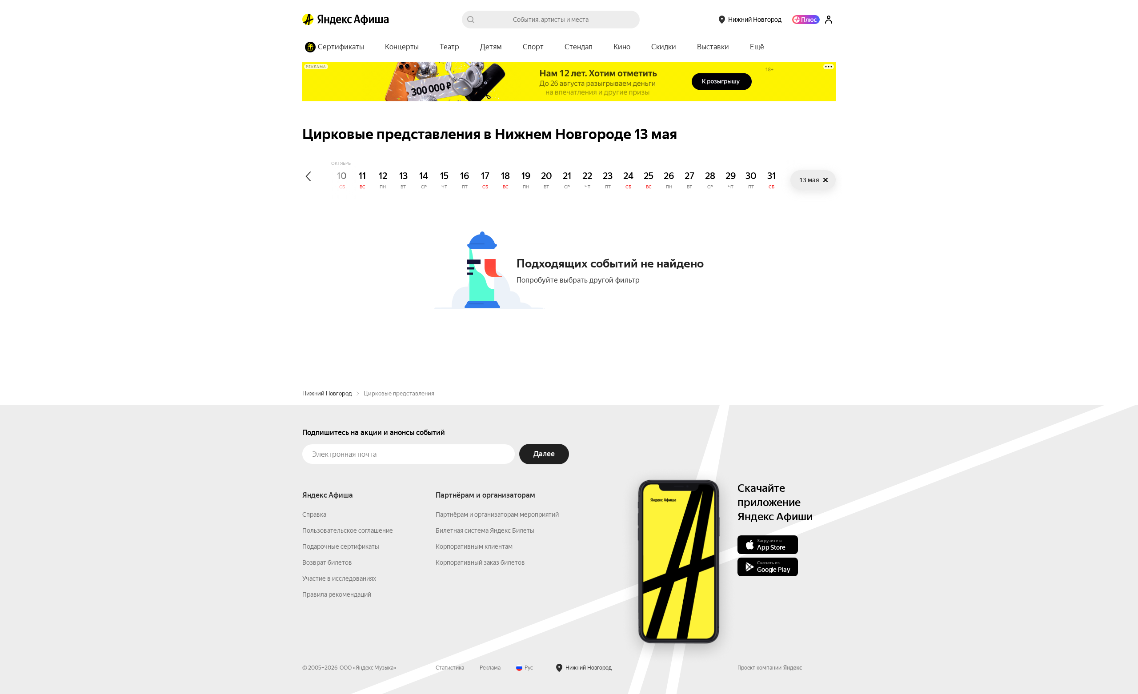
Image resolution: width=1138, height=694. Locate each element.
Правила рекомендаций (336, 594)
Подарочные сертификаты (340, 546)
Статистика (450, 668)
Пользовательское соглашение (347, 530)
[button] (757, 47)
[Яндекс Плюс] (806, 19)
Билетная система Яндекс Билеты (485, 530)
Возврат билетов (327, 562)
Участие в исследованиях (339, 578)
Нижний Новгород (327, 393)
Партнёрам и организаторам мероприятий (497, 514)
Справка (314, 514)
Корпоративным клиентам (474, 546)
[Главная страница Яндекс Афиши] (308, 19)
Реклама (490, 668)
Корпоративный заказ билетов (480, 562)
